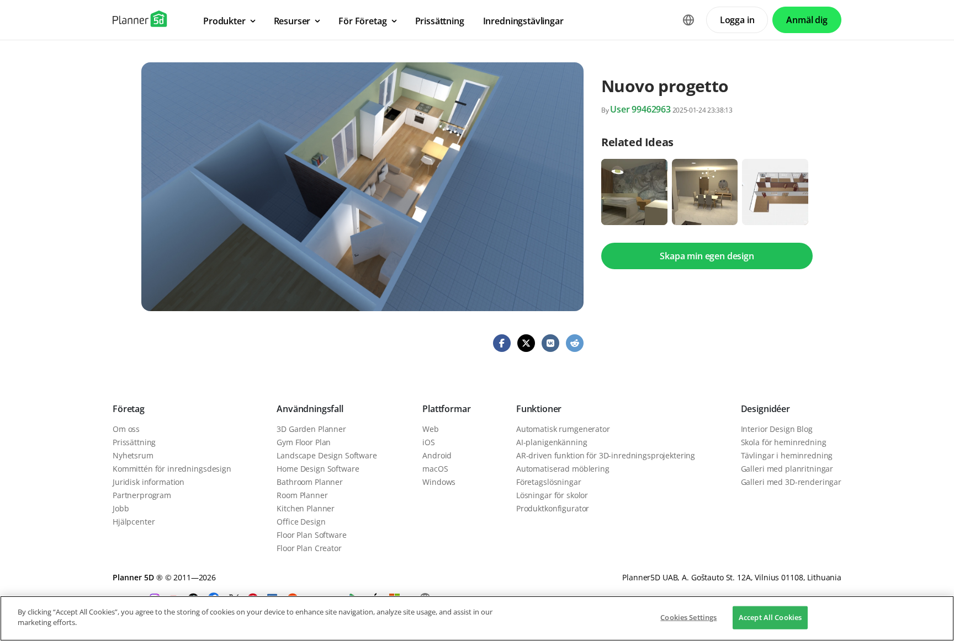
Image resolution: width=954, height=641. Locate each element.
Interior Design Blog (777, 429)
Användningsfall (310, 409)
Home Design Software (318, 468)
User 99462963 (640, 109)
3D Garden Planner (311, 429)
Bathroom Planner (310, 482)
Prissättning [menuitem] (439, 21)
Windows (438, 482)
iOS (428, 442)
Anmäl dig (807, 20)
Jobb (121, 508)
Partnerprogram (142, 495)
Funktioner (538, 409)
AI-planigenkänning (551, 442)
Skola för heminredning (783, 442)
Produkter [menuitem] (224, 21)
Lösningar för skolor (552, 495)
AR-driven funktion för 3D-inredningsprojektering (605, 455)
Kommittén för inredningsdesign (172, 468)
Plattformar (446, 409)
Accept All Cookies (770, 617)
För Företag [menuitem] (362, 21)
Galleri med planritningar (787, 468)
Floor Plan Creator (309, 548)
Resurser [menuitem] (292, 21)
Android (437, 455)
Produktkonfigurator (552, 508)
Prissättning (134, 442)
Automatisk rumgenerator (563, 429)
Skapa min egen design (707, 256)
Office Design (301, 521)
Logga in (737, 20)
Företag (129, 409)
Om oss (126, 429)
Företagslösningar (548, 482)
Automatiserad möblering (563, 468)
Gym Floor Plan (304, 442)
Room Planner (302, 495)
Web (430, 429)
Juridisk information (148, 482)
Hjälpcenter (134, 521)
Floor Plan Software (311, 535)
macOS (435, 468)
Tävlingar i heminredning (787, 455)
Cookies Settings (688, 617)
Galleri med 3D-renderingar (791, 482)
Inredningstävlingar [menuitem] (523, 21)
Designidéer (765, 409)
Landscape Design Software (327, 455)
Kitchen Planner (306, 508)
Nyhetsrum (133, 455)
